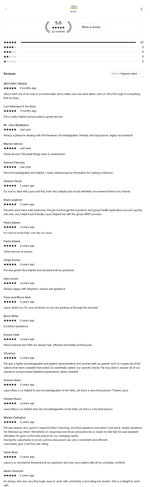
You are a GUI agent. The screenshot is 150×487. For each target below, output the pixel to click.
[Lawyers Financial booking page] (6, 9)
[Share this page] (141, 9)
